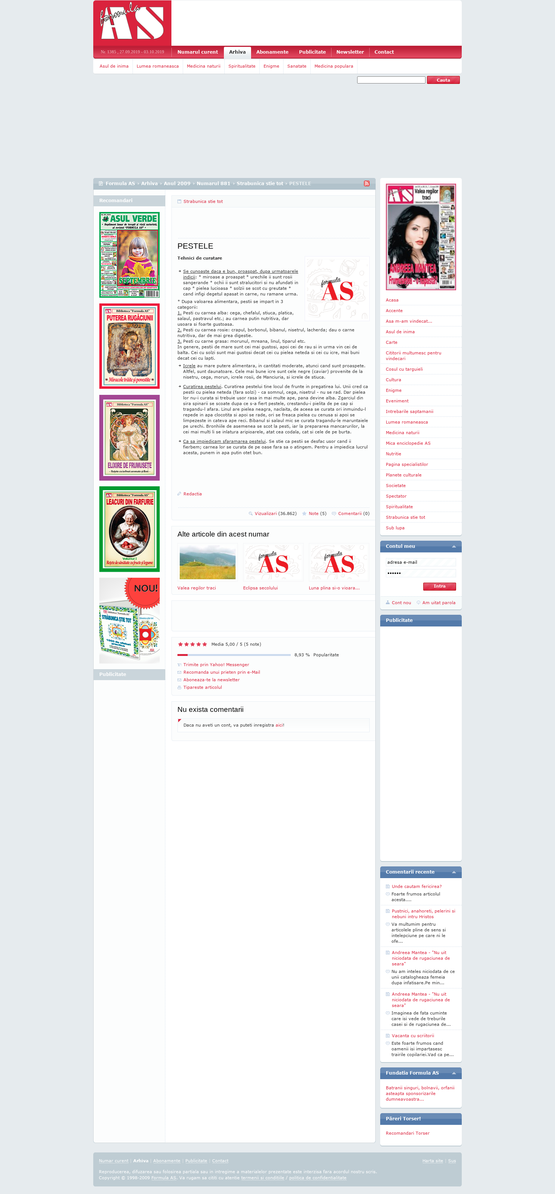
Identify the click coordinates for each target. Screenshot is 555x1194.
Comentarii (354, 513)
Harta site (432, 1160)
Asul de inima (114, 65)
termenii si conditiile (262, 1177)
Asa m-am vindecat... (409, 321)
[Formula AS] (132, 23)
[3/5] (193, 644)
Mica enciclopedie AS (408, 443)
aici (279, 724)
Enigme (271, 65)
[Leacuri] (129, 349)
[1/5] (180, 644)
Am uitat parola (439, 602)
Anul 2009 (177, 183)
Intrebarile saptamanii (409, 411)
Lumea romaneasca (158, 65)
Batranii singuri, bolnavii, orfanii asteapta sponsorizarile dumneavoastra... (420, 1093)
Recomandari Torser (408, 1133)
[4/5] (199, 644)
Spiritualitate (242, 65)
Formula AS (120, 183)
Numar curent (113, 1160)
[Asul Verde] (129, 257)
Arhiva (237, 52)
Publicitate (312, 52)
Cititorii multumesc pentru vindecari (413, 355)
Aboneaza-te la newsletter (211, 679)
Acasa (392, 299)
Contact (384, 52)
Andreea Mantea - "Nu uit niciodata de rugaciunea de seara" (421, 958)
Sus (452, 1160)
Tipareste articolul (202, 687)
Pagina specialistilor (407, 464)
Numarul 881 (214, 183)
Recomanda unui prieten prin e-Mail (221, 672)
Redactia (192, 493)
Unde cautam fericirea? (417, 886)
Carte (392, 342)
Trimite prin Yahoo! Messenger (216, 664)
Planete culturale (404, 474)
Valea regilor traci (196, 587)
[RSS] (367, 183)
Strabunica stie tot (260, 183)
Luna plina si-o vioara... (334, 587)
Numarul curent (197, 52)
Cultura (393, 379)
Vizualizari (276, 513)
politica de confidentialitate (318, 1177)
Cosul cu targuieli (404, 369)
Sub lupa (395, 527)
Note (318, 513)
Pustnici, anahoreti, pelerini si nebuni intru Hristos (423, 913)
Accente (394, 310)
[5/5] (205, 644)
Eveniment (397, 400)
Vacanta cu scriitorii (413, 1035)
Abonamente (272, 52)
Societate (396, 485)
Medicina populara (333, 65)
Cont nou (401, 602)
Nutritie (393, 453)
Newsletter (350, 52)
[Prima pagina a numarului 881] (421, 237)
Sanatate (297, 65)
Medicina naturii (203, 65)
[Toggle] (454, 546)
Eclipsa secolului (260, 587)
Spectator (396, 495)
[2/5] (186, 644)
